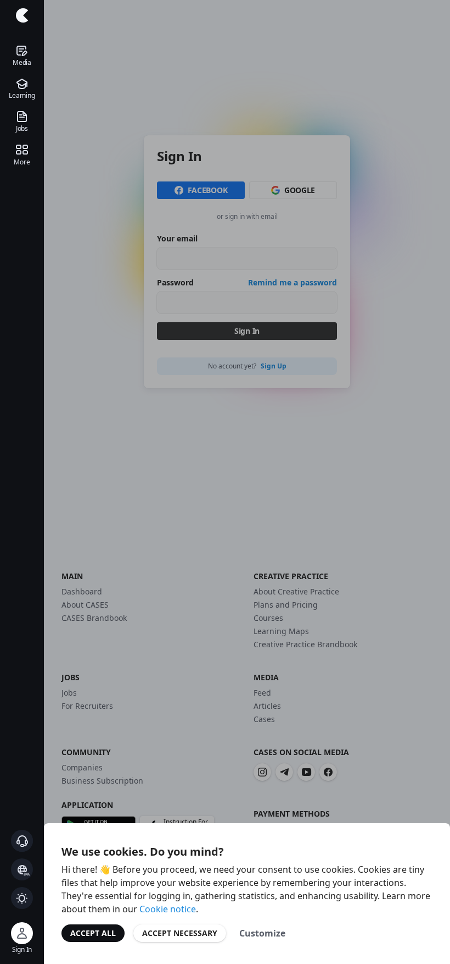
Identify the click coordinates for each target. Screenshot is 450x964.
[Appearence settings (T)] (22, 898)
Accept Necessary (179, 933)
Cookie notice (167, 909)
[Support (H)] (22, 841)
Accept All (93, 933)
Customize (262, 933)
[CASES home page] (22, 15)
